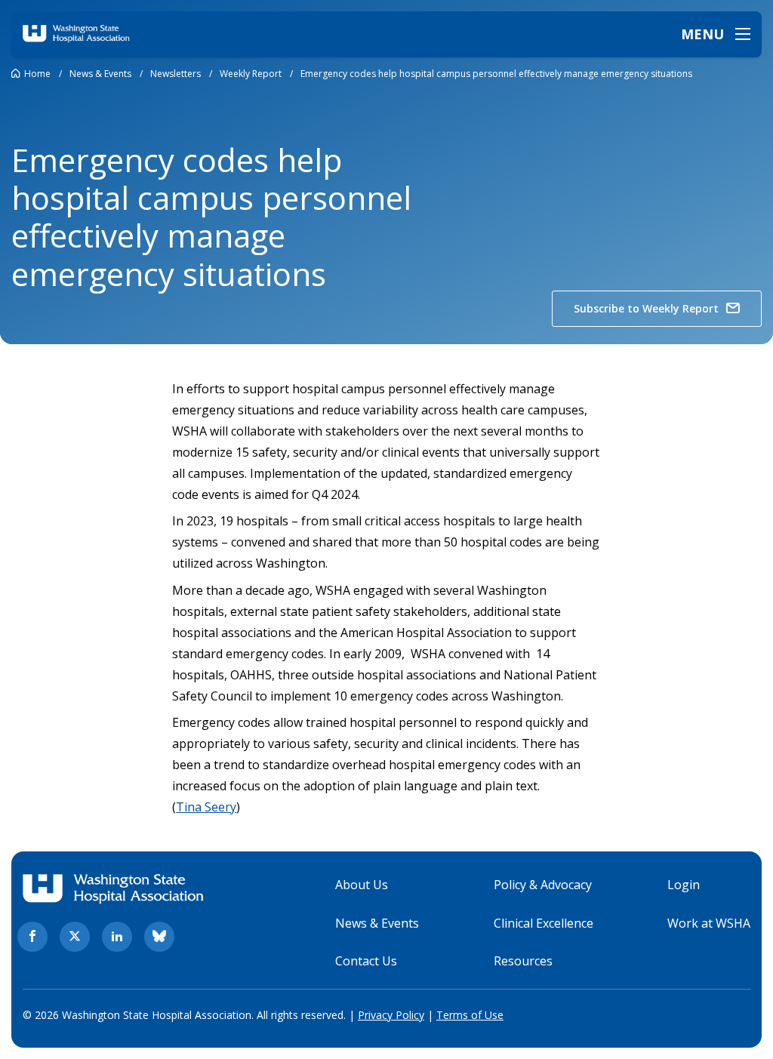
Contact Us (366, 961)
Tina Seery (206, 807)
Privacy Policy (391, 1015)
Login (683, 884)
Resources (523, 961)
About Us (361, 884)
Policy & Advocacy (543, 884)
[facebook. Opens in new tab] (32, 937)
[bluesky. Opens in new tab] (159, 937)
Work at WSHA (708, 923)
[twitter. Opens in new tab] (75, 937)
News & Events (377, 923)
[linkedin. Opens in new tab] (117, 937)
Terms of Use (470, 1015)
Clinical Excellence (543, 923)
